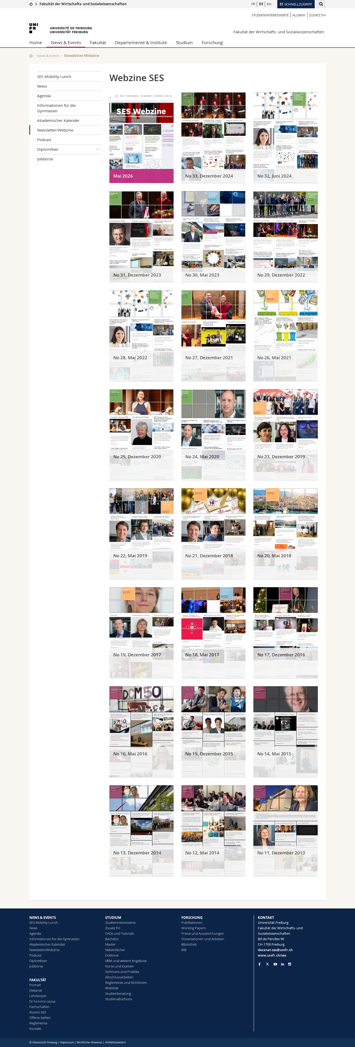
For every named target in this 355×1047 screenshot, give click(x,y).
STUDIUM (113, 917)
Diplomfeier (47, 149)
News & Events (66, 42)
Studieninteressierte (270, 15)
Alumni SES (37, 1012)
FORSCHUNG (191, 917)
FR (253, 4)
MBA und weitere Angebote (126, 960)
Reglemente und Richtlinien (126, 982)
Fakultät (98, 42)
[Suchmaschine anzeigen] (321, 4)
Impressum (67, 1042)
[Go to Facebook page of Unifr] (259, 964)
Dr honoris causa (42, 1001)
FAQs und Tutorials (119, 933)
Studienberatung (118, 993)
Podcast (44, 139)
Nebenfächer (115, 949)
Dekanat (35, 990)
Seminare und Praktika (122, 971)
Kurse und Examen (119, 966)
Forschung (212, 42)
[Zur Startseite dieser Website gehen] (31, 55)
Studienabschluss (118, 999)
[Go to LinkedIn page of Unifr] (282, 964)
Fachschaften (39, 1006)
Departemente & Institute (141, 42)
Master (110, 944)
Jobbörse (45, 158)
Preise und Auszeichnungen (202, 933)
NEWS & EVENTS (42, 917)
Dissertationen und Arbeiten (202, 939)
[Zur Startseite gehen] (31, 4)
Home (35, 42)
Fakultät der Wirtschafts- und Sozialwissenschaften (83, 4)
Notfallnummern (115, 1042)
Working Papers (193, 928)
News (42, 86)
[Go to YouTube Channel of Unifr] (275, 964)
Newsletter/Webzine (55, 130)
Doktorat (112, 955)
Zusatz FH (317, 15)
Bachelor (112, 939)
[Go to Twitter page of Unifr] (267, 964)
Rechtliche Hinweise (89, 1042)
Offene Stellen (40, 1017)
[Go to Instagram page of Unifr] (289, 964)
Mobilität (112, 988)
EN (269, 4)
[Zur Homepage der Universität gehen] (60, 28)
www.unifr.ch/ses (272, 955)
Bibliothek (188, 944)
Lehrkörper (38, 995)
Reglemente (38, 1023)
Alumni (298, 15)
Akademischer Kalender (58, 120)
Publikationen (191, 922)
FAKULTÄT (37, 980)
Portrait (35, 985)
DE (261, 4)
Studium (184, 42)
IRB (183, 949)
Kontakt (35, 1028)
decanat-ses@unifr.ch (275, 949)
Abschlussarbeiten (119, 977)
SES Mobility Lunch (54, 76)
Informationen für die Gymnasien (56, 108)
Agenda (44, 95)
